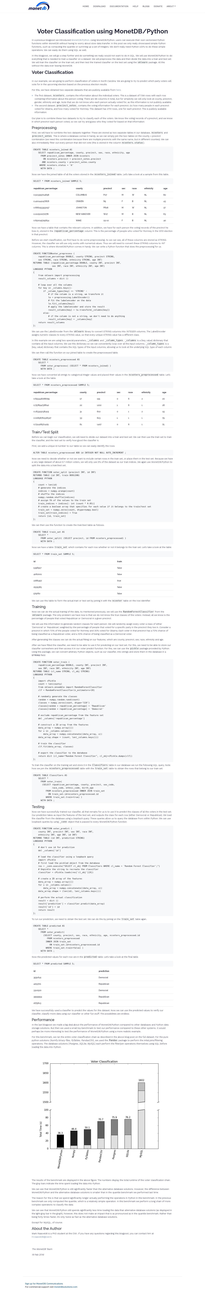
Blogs (146, 6)
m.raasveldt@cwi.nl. (42, 1236)
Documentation (119, 6)
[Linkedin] (179, 1280)
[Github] (172, 1280)
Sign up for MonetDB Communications (44, 1283)
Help (135, 6)
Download (99, 6)
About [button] (170, 6)
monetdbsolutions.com (65, 1287)
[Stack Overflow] (175, 1280)
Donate (158, 6)
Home (86, 6)
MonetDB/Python (80, 40)
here (118, 90)
